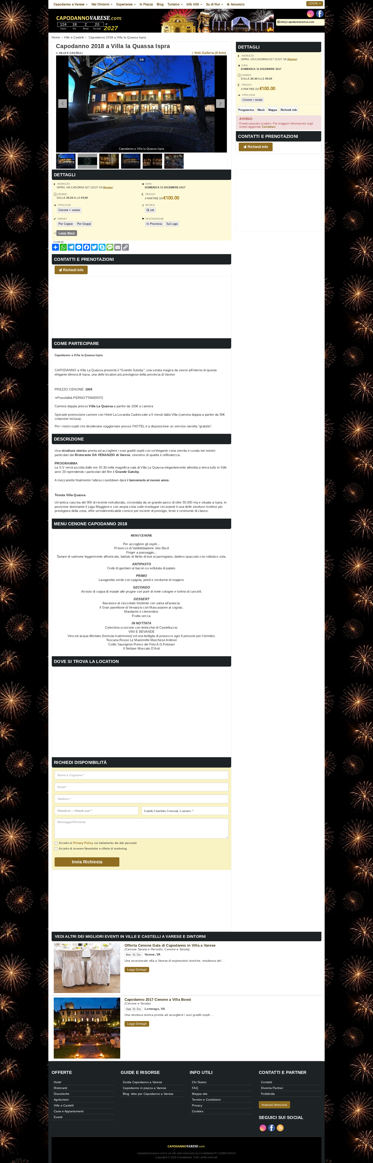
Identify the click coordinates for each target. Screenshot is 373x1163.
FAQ (195, 1088)
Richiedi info (289, 110)
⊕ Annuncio (236, 4)
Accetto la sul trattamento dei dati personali (98, 843)
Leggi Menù (66, 233)
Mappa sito (200, 1093)
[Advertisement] (141, 307)
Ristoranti (60, 1088)
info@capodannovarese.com (297, 22)
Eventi (58, 1117)
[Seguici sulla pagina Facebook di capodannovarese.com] (320, 13)
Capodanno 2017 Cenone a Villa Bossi (158, 999)
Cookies (197, 1111)
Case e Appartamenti (69, 1111)
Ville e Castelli (70, 53)
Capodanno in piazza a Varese (144, 1088)
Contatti (266, 1082)
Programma (246, 110)
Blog (160, 4)
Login (314, 3)
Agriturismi (61, 1099)
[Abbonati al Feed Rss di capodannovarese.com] (280, 1127)
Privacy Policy (83, 843)
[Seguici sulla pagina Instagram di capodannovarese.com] (310, 13)
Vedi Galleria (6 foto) (210, 53)
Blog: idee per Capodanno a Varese (148, 1093)
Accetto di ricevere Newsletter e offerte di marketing (93, 848)
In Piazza (146, 4)
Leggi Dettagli (137, 969)
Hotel (57, 1082)
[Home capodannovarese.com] (102, 17)
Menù (261, 110)
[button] (220, 103)
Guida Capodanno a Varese (142, 1082)
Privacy (197, 1105)
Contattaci (269, 126)
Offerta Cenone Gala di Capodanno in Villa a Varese (170, 945)
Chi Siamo (199, 1082)
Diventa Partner (272, 1088)
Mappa (292, 59)
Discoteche (62, 1093)
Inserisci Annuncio (274, 1104)
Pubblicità (268, 1093)
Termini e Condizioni (206, 1099)
